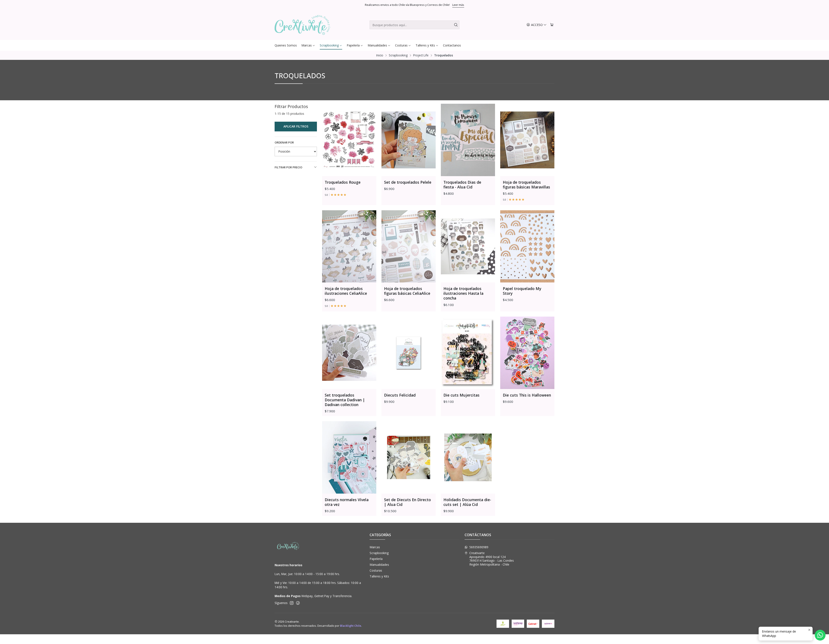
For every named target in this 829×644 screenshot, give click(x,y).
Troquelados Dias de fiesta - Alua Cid (462, 185)
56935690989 (478, 547)
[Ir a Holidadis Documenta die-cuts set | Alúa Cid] (468, 457)
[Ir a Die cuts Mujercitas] (468, 353)
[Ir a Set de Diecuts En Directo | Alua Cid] (408, 457)
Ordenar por (284, 142)
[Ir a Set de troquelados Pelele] (408, 140)
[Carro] (551, 25)
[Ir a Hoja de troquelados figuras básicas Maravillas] (527, 140)
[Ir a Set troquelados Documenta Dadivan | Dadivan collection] (349, 353)
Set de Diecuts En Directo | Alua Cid (407, 502)
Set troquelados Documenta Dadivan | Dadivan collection (345, 399)
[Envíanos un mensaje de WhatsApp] (820, 635)
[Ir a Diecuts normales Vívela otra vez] (349, 457)
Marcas (375, 547)
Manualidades (379, 565)
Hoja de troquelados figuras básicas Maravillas (526, 185)
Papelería (376, 559)
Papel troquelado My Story (522, 291)
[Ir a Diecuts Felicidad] (408, 353)
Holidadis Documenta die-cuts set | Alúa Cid (467, 502)
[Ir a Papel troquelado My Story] (527, 246)
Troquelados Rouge (343, 182)
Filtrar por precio (288, 167)
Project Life (421, 55)
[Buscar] (455, 25)
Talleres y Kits (379, 576)
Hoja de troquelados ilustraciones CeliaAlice (346, 291)
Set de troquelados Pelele (408, 182)
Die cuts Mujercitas (461, 395)
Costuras (376, 570)
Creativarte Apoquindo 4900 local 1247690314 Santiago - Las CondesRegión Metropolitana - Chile (491, 558)
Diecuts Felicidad (400, 395)
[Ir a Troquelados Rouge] (349, 140)
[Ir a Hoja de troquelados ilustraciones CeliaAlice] (349, 246)
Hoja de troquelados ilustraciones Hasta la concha (463, 293)
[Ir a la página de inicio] (302, 25)
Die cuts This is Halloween (527, 395)
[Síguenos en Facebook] (298, 603)
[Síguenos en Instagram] (292, 603)
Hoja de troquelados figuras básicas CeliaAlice (407, 291)
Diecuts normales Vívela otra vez (347, 502)
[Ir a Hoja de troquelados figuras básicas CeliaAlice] (408, 246)
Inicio (379, 55)
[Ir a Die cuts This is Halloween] (527, 353)
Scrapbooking (398, 55)
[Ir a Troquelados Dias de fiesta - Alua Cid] (468, 140)
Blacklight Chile (350, 626)
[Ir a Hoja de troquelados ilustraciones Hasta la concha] (468, 246)
